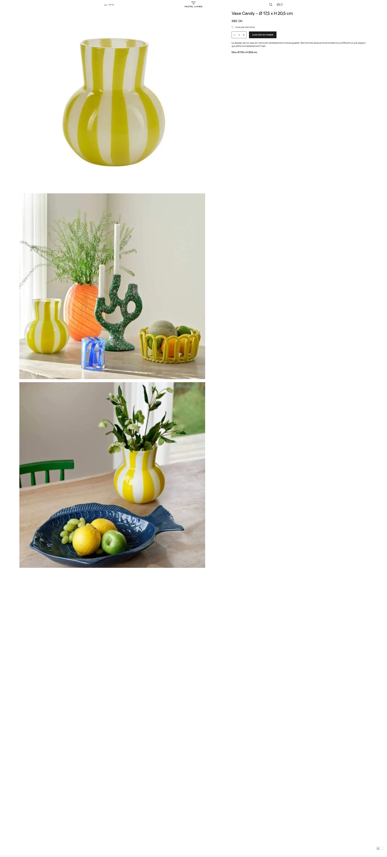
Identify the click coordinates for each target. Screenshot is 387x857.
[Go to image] (202, 425)
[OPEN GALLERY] (112, 97)
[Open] (109, 5)
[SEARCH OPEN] (270, 4)
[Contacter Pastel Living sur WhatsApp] (380, 850)
